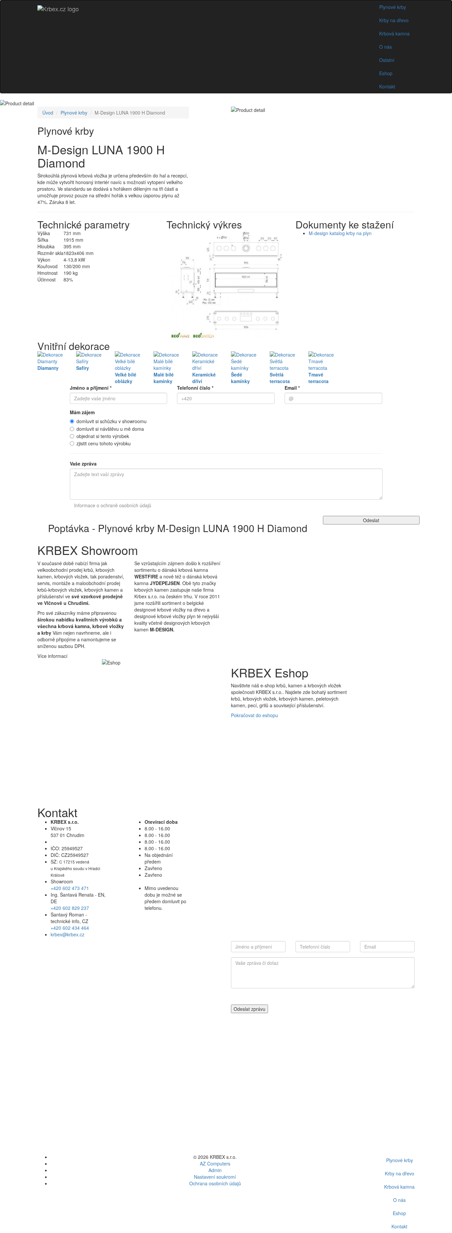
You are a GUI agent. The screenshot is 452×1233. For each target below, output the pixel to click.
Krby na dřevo (394, 20)
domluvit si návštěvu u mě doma (110, 428)
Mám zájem (82, 412)
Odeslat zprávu (249, 1009)
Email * (292, 387)
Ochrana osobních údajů (215, 1183)
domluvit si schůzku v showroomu (111, 421)
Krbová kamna (394, 33)
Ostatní (386, 60)
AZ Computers (215, 1163)
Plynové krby (392, 7)
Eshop (385, 73)
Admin (215, 1170)
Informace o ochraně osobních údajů (112, 505)
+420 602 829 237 (70, 908)
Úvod (47, 112)
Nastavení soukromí (215, 1176)
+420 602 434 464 (70, 927)
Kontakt (387, 86)
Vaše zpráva (83, 463)
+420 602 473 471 (70, 888)
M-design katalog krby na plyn (340, 233)
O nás (385, 46)
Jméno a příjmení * (91, 387)
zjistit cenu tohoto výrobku (103, 443)
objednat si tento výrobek (102, 436)
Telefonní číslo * (195, 387)
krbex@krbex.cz (67, 934)
